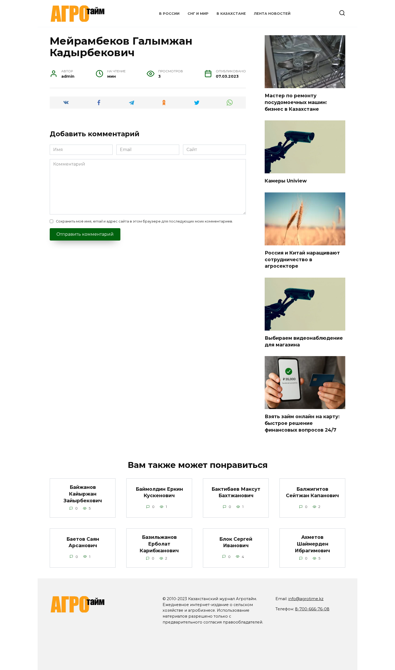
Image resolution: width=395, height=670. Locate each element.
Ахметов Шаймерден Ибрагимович (312, 543)
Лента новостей (272, 14)
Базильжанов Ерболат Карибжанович (159, 543)
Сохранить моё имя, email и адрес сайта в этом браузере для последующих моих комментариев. (144, 221)
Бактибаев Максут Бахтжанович (235, 492)
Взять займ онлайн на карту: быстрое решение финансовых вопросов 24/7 (302, 423)
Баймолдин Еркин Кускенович (159, 492)
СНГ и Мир (198, 14)
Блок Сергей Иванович (235, 542)
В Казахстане (231, 14)
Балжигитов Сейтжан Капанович (312, 492)
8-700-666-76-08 (312, 609)
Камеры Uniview (286, 181)
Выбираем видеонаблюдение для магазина (304, 341)
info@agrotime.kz (306, 598)
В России (169, 14)
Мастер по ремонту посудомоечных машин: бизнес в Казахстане (296, 102)
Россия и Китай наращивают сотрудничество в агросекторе (302, 259)
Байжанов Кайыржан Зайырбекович (83, 493)
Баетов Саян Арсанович (82, 542)
